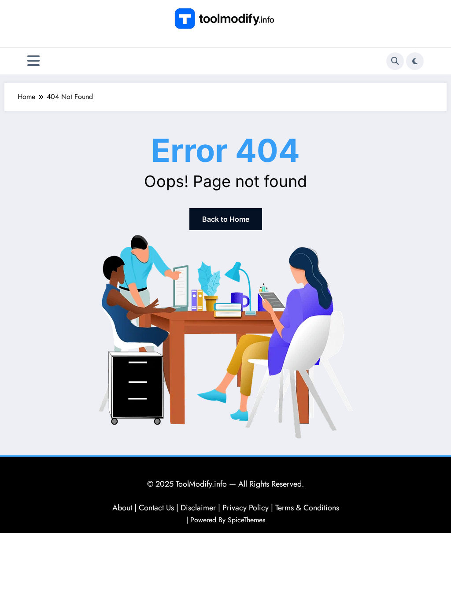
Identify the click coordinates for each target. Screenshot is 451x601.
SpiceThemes (246, 520)
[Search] (395, 61)
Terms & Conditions (307, 507)
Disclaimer (198, 507)
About (122, 507)
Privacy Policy (245, 507)
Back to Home (225, 219)
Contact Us (156, 507)
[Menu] (33, 61)
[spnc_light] (415, 61)
